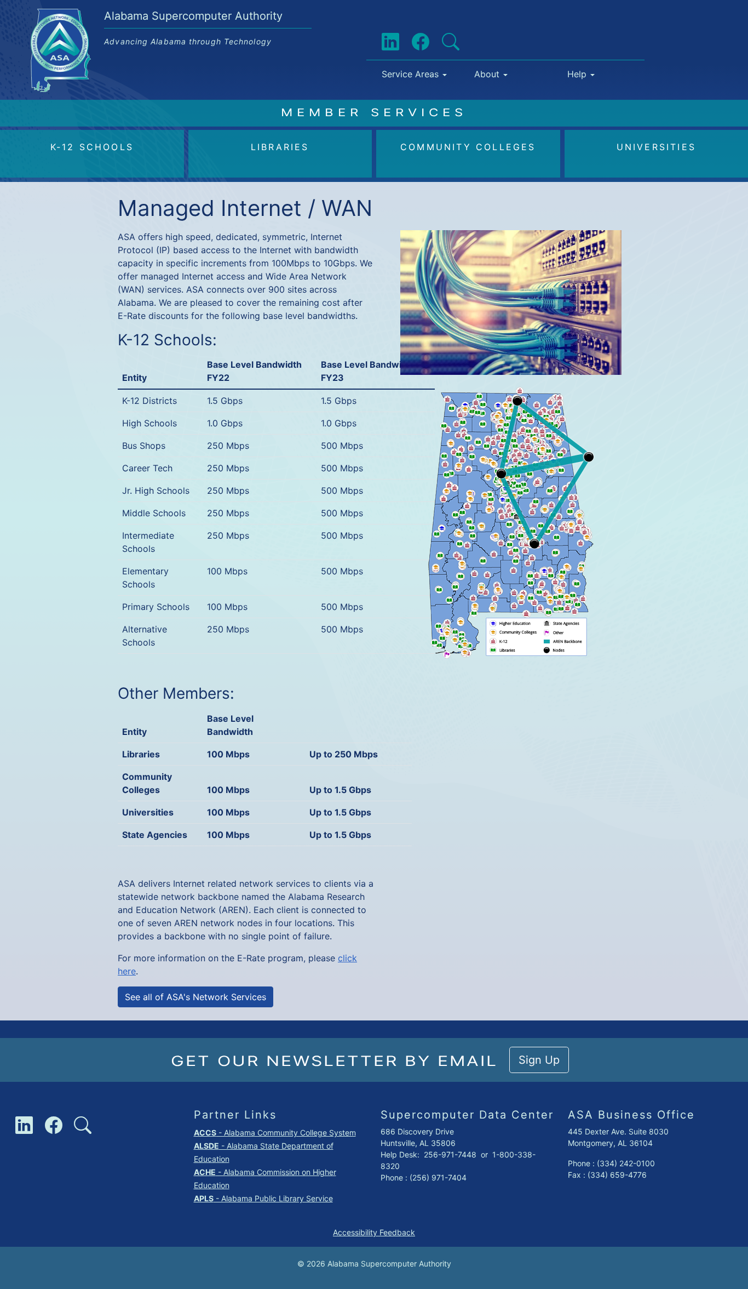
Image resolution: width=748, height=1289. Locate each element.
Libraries (280, 146)
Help (576, 74)
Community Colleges (468, 146)
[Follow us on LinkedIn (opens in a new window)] (381, 42)
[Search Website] (442, 42)
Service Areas (410, 74)
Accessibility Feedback (374, 1232)
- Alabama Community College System (275, 1132)
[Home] (65, 17)
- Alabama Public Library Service (263, 1198)
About (486, 74)
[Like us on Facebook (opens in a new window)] (412, 42)
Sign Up (539, 1059)
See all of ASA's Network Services (195, 996)
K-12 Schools (92, 146)
